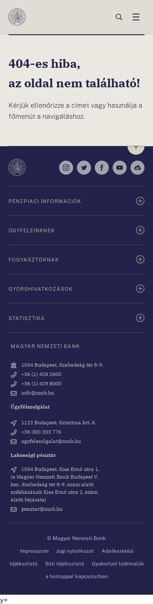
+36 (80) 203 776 (40, 431)
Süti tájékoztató (64, 563)
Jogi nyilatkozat (75, 550)
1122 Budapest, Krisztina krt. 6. (58, 422)
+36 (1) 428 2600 (40, 373)
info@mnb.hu (37, 392)
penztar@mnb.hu (41, 508)
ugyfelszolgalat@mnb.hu (50, 440)
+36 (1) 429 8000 (40, 383)
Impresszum (34, 550)
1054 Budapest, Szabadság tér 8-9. (61, 364)
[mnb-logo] (17, 16)
